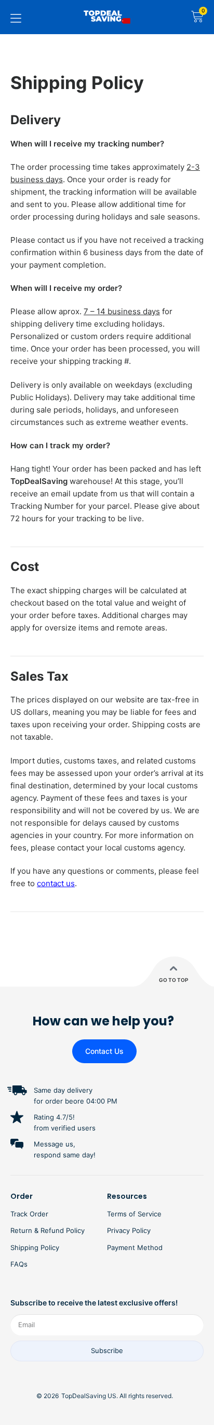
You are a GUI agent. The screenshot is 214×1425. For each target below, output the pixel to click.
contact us (56, 883)
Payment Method (135, 1247)
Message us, (54, 1144)
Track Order (29, 1214)
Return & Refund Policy (47, 1230)
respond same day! (65, 1155)
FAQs (19, 1264)
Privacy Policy (129, 1230)
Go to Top (173, 980)
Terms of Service (134, 1214)
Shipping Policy (34, 1247)
